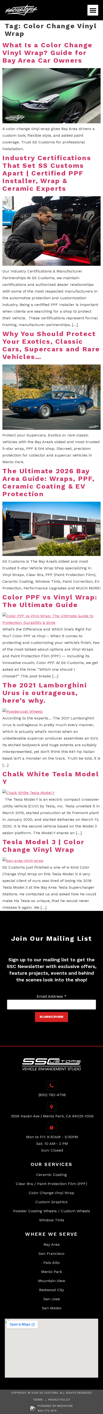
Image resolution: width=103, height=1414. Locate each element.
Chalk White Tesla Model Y (50, 778)
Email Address (51, 996)
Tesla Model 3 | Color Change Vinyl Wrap (43, 846)
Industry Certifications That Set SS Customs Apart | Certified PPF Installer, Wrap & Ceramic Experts (46, 173)
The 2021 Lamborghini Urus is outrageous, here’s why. (44, 692)
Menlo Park (51, 1271)
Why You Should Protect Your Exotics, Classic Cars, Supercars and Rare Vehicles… (51, 345)
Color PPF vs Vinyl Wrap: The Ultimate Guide (49, 601)
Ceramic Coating (51, 1174)
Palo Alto (51, 1262)
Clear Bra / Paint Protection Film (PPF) (51, 1183)
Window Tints (51, 1220)
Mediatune (65, 1406)
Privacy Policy (59, 1399)
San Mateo (51, 1308)
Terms (38, 1399)
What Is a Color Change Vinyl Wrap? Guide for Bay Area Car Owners (47, 52)
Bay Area (52, 1244)
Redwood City (51, 1290)
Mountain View (51, 1280)
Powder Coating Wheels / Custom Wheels (51, 1211)
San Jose (51, 1299)
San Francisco (51, 1253)
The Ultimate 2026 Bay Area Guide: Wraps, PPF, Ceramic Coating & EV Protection (48, 482)
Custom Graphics (51, 1202)
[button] (92, 10)
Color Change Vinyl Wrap (51, 1193)
